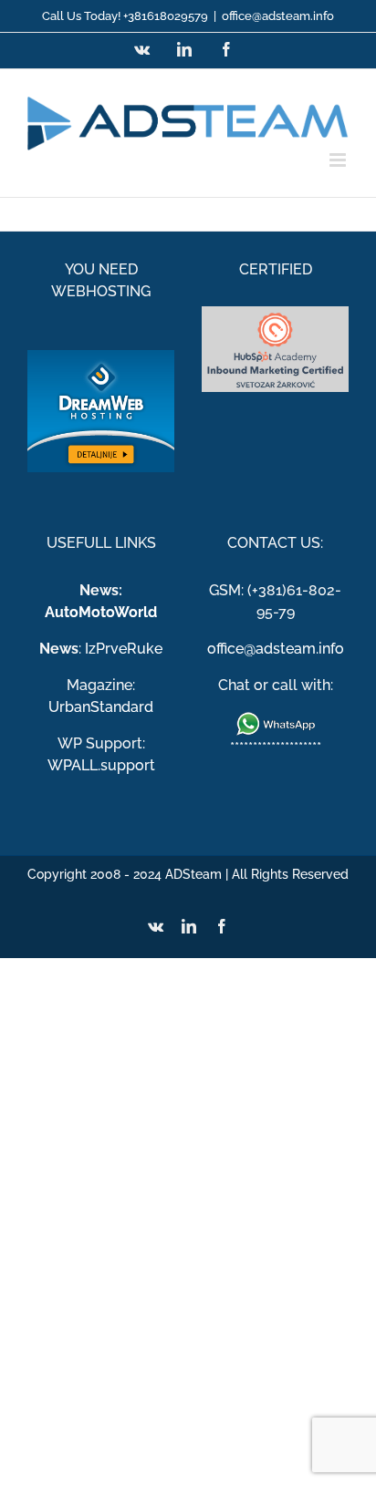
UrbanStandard (100, 707)
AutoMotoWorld (101, 612)
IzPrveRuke (123, 648)
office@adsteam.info (278, 16)
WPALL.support (101, 765)
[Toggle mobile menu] (339, 160)
